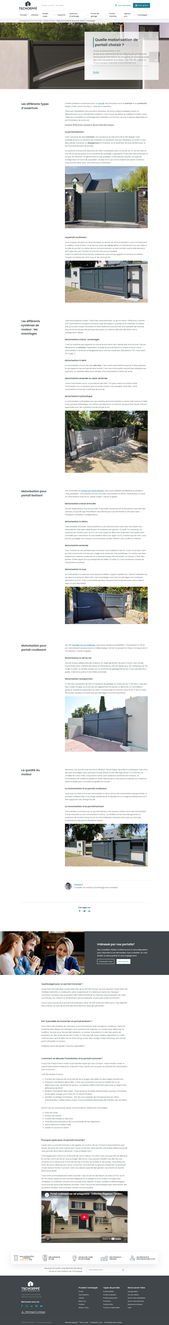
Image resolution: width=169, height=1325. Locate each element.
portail (101, 103)
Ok (123, 1270)
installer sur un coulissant (84, 645)
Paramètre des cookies (113, 1322)
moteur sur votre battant (92, 490)
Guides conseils (48, 5)
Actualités (60, 5)
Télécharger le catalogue (35, 1312)
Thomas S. (78, 884)
